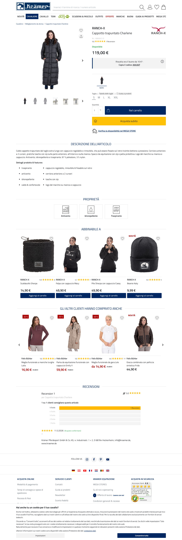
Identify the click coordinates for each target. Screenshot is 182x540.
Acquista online (25, 479)
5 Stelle (52, 407)
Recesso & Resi (24, 498)
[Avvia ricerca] (142, 7)
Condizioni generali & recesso (106, 501)
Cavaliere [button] (32, 16)
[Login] (150, 6)
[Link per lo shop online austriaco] (80, 470)
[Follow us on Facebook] (94, 459)
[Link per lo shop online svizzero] (85, 470)
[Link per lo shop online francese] (91, 470)
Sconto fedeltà (61, 500)
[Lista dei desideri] (156, 6)
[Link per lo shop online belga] (102, 470)
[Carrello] (163, 6)
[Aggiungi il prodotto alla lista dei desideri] (81, 30)
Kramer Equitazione (104, 479)
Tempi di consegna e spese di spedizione (30, 491)
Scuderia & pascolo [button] (82, 16)
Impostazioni (40, 535)
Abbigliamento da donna (34, 23)
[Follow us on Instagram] (87, 459)
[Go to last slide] (19, 345)
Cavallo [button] (44, 16)
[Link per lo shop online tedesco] (74, 470)
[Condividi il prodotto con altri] (81, 36)
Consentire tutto (141, 535)
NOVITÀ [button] (20, 16)
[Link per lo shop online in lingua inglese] (108, 470)
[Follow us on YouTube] (107, 459)
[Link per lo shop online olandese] (97, 470)
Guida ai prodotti (125, 93)
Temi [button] (53, 16)
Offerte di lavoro (109, 495)
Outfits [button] (99, 16)
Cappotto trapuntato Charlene (57, 23)
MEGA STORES (163, 16)
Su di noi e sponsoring (103, 489)
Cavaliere (19, 23)
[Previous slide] (18, 60)
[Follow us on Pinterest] (101, 459)
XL (109, 97)
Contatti (59, 484)
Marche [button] (120, 16)
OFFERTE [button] (110, 16)
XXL (116, 97)
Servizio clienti (63, 479)
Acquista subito (129, 121)
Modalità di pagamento (27, 484)
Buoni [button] (130, 16)
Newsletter (60, 495)
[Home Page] (33, 6)
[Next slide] (82, 60)
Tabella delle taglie (106, 93)
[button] (64, 16)
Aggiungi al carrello (73, 295)
